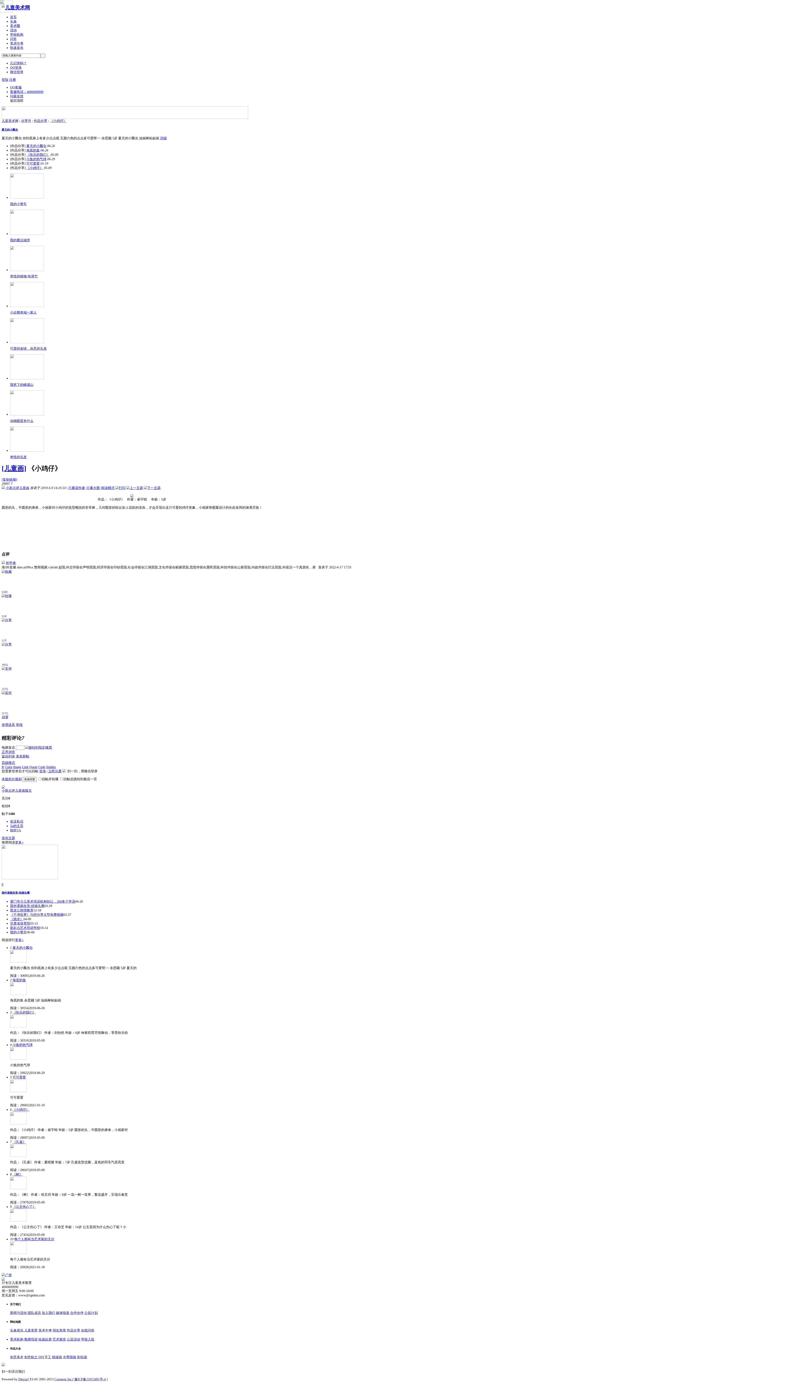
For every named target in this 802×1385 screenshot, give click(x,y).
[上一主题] (134, 488)
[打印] (120, 488)
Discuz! (23, 1379)
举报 (19, 725)
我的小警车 (18, 932)
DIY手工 (44, 1357)
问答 (13, 39)
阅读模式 (108, 488)
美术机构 (16, 1339)
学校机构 (16, 34)
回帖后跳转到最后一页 (80, 779)
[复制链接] (9, 479)
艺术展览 (59, 1339)
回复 (5, 717)
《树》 (18, 1174)
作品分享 (40, 121)
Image (17, 767)
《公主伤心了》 (24, 1206)
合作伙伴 (77, 1313)
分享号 (26, 121)
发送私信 (16, 821)
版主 (28, 790)
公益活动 (73, 1339)
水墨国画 (69, 1357)
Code (41, 767)
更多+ (19, 842)
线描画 (57, 1357)
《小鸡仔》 (58, 121)
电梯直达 (8, 747)
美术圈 (15, 26)
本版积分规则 (12, 779)
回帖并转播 (50, 779)
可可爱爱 (33, 163)
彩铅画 (82, 1357)
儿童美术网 (10, 121)
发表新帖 (22, 756)
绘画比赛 (45, 1339)
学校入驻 (87, 1339)
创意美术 (16, 1357)
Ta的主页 (16, 826)
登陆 (5, 79)
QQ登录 (16, 67)
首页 (13, 17)
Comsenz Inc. (63, 1379)
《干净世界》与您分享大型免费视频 (36, 914)
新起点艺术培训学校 (25, 928)
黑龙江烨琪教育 (21, 910)
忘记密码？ (18, 63)
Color (8, 767)
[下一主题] (152, 488)
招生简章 (59, 1330)
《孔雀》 (19, 1142)
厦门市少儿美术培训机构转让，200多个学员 (42, 901)
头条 (13, 21)
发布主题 (8, 838)
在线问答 (87, 1330)
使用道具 (8, 725)
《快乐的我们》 (38, 154)
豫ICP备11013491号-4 (90, 1379)
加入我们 (48, 1313)
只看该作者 (76, 488)
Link (25, 767)
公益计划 (91, 1313)
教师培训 (31, 1339)
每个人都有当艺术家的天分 (34, 1239)
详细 (163, 138)
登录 (42, 771)
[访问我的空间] (3, 787)
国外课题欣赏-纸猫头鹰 (27, 906)
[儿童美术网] (16, 7)
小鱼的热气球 (36, 159)
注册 (12, 79)
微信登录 (16, 72)
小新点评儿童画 (17, 488)
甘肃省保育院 (20, 923)
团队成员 (34, 1313)
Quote (33, 767)
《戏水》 (16, 919)
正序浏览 (8, 752)
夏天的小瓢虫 (10, 129)
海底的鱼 (33, 150)
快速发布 (16, 48)
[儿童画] (14, 468)
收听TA (15, 830)
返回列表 (8, 756)
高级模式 (8, 763)
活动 (13, 30)
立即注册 (55, 771)
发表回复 (29, 779)
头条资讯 (16, 1330)
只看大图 (93, 488)
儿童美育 (31, 1330)
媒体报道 (62, 1313)
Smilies (51, 767)
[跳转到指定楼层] (38, 747)
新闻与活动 (18, 1313)
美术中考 (16, 43)
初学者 (11, 563)
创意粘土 (31, 1357)
